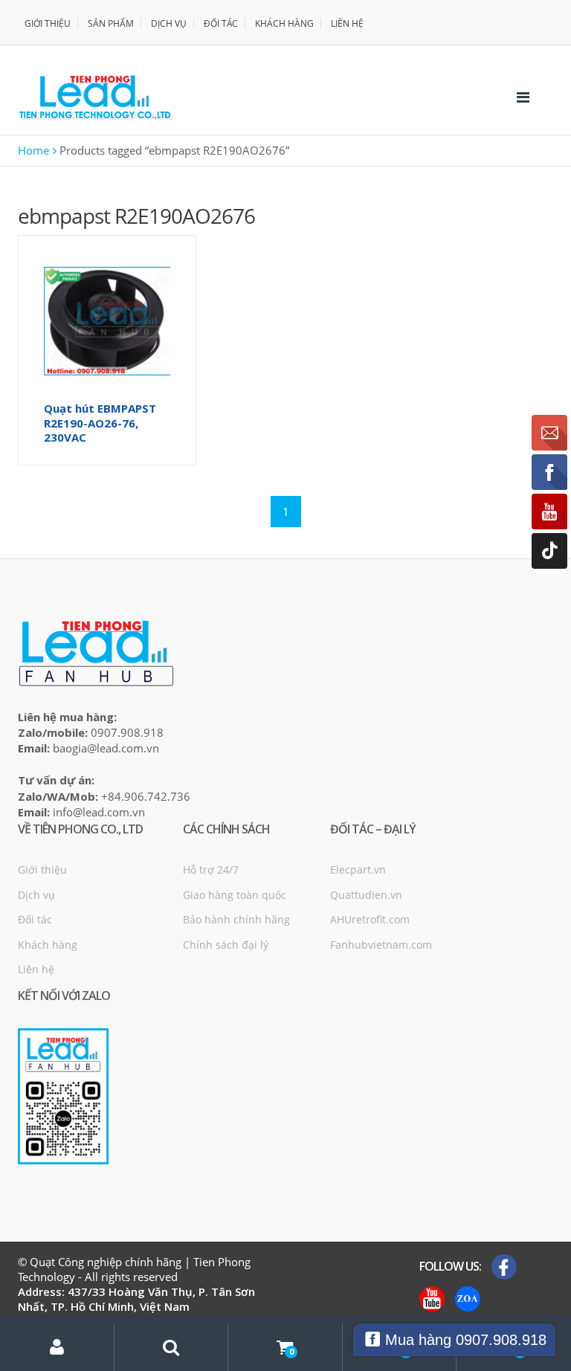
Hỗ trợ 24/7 (211, 869)
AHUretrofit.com (370, 919)
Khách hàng (47, 945)
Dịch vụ (36, 895)
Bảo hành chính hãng (236, 919)
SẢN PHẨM (111, 23)
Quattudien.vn (366, 895)
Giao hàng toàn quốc (234, 895)
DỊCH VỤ (169, 23)
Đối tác (35, 919)
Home (33, 150)
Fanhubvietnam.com (381, 945)
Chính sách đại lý (225, 945)
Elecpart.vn (358, 869)
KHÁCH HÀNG (284, 23)
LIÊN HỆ (347, 23)
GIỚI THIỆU (48, 23)
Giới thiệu (42, 869)
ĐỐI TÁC (221, 23)
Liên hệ (36, 969)
